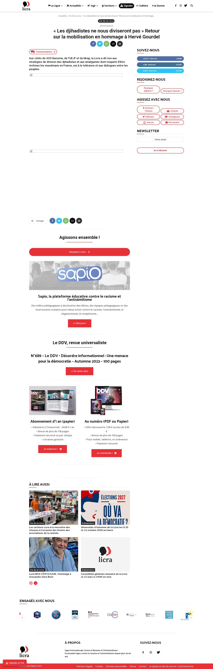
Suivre (179, 65)
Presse (133, 666)
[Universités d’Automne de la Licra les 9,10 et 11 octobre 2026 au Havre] (105, 507)
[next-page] (35, 583)
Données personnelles (116, 666)
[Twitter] (185, 6)
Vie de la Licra (75, 16)
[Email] (113, 44)
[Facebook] (176, 6)
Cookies (99, 666)
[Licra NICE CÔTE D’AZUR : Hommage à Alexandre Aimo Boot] (53, 554)
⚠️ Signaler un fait (15, 662)
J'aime (179, 58)
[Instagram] (181, 6)
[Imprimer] (120, 44)
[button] (191, 6)
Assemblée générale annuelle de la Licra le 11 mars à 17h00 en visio (104, 575)
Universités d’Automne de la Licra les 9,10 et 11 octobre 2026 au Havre (104, 529)
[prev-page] (31, 583)
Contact (143, 666)
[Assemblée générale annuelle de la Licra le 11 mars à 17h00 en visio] (105, 554)
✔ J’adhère (142, 6)
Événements (88, 523)
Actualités (62, 16)
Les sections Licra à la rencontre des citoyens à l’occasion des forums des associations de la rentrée (49, 530)
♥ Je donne (158, 6)
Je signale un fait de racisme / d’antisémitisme (171, 666)
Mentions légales (85, 666)
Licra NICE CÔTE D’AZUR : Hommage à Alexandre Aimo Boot (50, 575)
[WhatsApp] (106, 44)
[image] (79, 275)
